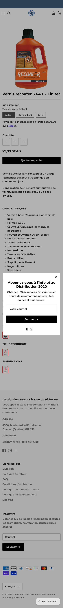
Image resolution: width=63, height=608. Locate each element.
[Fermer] (56, 276)
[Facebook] (27, 329)
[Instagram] (31, 329)
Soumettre (31, 319)
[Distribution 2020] (36, 329)
